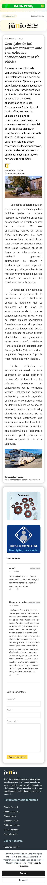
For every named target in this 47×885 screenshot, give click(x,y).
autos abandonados (13, 480)
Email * (10, 710)
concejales (26, 480)
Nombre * (11, 699)
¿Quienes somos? (12, 847)
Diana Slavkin (10, 816)
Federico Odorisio (12, 812)
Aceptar (23, 873)
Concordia (18, 38)
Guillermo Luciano (12, 825)
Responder (35, 568)
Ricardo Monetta (11, 830)
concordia (36, 480)
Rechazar (23, 880)
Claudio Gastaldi (11, 807)
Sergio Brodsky (10, 834)
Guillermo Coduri (11, 821)
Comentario (13, 721)
